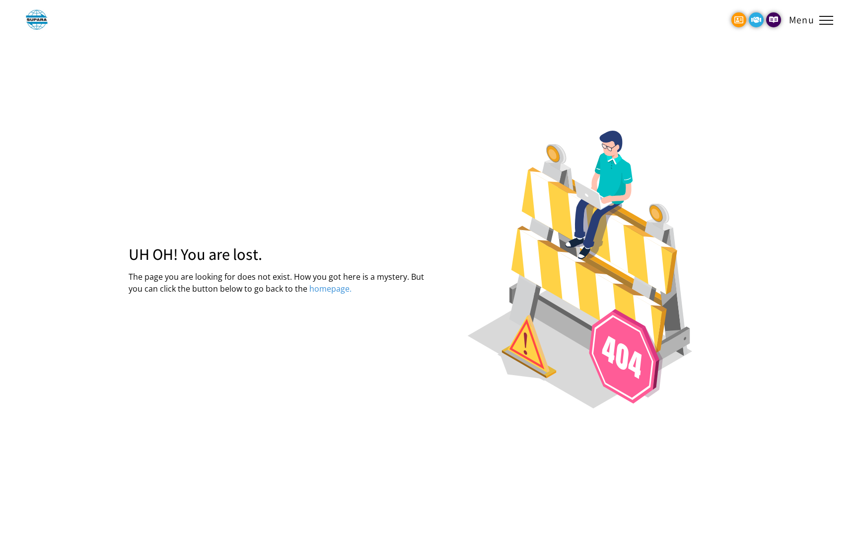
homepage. (330, 288)
